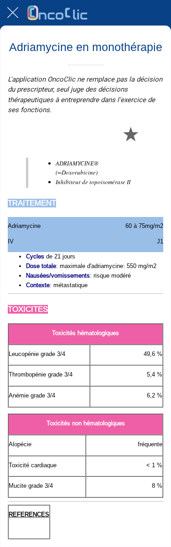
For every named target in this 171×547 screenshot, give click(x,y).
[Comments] (152, 133)
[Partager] (108, 133)
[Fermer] (12, 12)
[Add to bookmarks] (130, 133)
